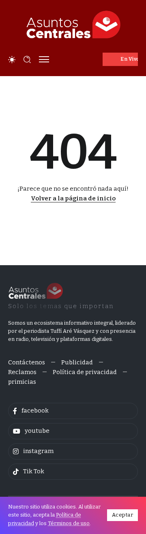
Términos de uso (69, 523)
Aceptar (122, 515)
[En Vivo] (120, 59)
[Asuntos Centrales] (73, 24)
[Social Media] (73, 411)
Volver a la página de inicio (73, 198)
